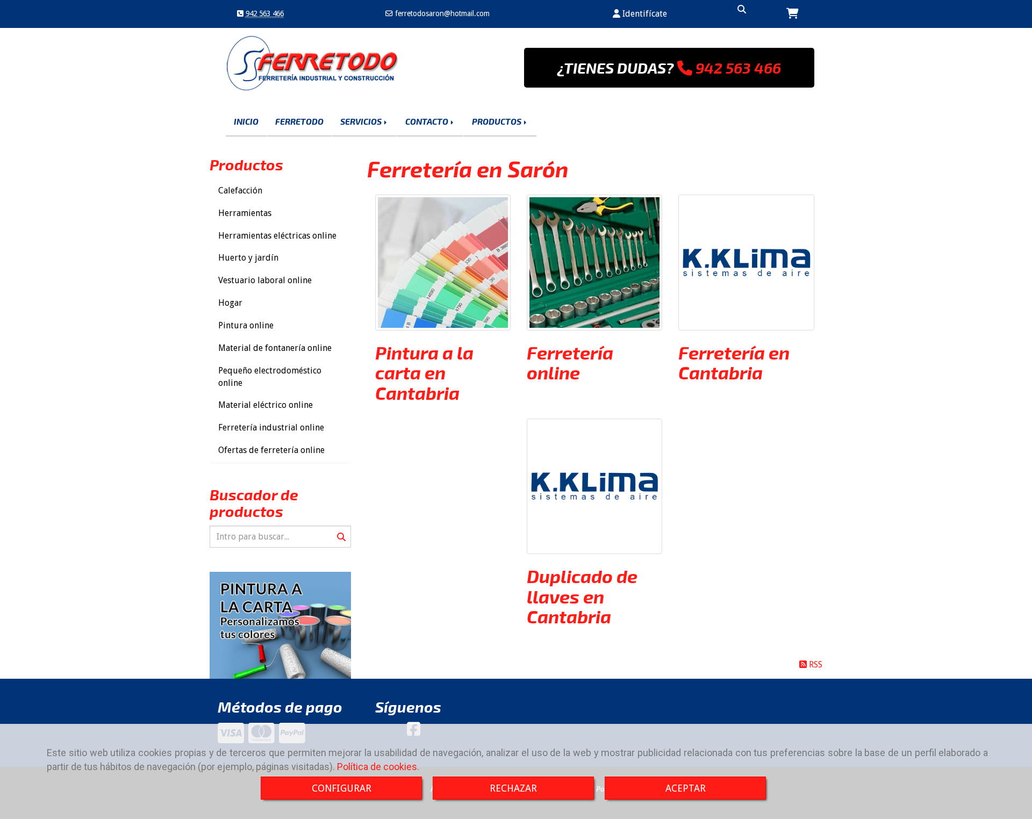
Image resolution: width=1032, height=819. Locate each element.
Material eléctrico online (265, 405)
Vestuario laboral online (265, 280)
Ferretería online (570, 362)
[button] (640, 14)
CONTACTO (427, 121)
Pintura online (246, 325)
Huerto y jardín (248, 258)
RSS (814, 664)
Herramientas (244, 213)
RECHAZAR (513, 788)
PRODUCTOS (497, 121)
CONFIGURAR (341, 788)
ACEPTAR (685, 788)
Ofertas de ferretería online (271, 450)
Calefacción (240, 190)
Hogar (230, 303)
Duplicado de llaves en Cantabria (582, 596)
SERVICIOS (361, 121)
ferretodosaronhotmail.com (441, 13)
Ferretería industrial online (271, 427)
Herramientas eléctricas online (277, 236)
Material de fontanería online (275, 348)
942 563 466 (265, 13)
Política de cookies (377, 766)
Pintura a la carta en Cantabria (424, 372)
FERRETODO (299, 121)
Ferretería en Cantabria (734, 362)
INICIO (246, 121)
